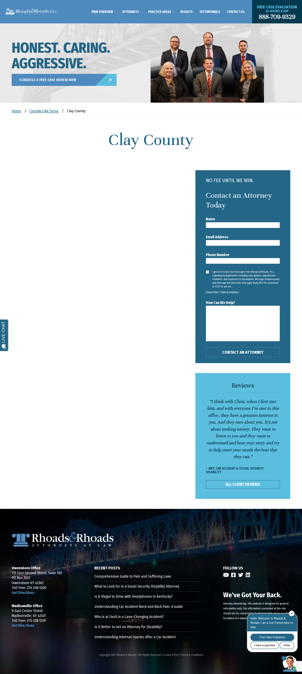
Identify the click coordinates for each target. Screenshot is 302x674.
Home (16, 111)
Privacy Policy (212, 292)
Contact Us (236, 12)
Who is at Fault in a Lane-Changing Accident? (129, 616)
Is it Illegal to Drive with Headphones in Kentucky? (133, 596)
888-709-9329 (277, 17)
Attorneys (130, 12)
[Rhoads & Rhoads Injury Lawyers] (31, 11)
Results (186, 12)
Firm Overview (102, 12)
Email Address (217, 237)
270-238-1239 (36, 620)
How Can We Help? (220, 302)
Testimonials (209, 12)
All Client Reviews (242, 484)
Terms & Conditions (230, 292)
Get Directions (23, 592)
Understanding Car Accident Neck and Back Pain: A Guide (138, 606)
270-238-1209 (36, 587)
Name (210, 219)
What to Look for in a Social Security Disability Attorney (136, 586)
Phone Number (217, 255)
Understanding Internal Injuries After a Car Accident (135, 637)
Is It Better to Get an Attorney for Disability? (128, 627)
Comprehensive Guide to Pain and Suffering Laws (132, 576)
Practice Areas (159, 12)
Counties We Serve (44, 111)
